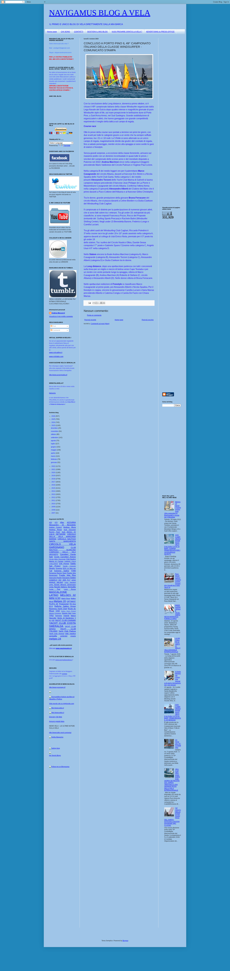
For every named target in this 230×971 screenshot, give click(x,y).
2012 (54, 497)
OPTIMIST (71, 601)
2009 (54, 507)
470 (56, 522)
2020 (54, 472)
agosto (53, 441)
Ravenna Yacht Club (58, 609)
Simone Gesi (66, 613)
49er (62, 522)
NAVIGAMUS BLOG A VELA (99, 12)
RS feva (73, 604)
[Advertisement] (170, 78)
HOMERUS (53, 580)
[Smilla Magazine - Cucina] (56, 737)
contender (63, 636)
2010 (54, 504)
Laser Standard (70, 582)
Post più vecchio (148, 320)
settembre (55, 437)
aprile (53, 453)
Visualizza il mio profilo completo (61, 316)
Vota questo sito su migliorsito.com (61, 704)
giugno (53, 447)
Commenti (56, 330)
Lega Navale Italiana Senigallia (62, 587)
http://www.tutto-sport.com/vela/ (60, 733)
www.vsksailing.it (55, 352)
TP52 (51, 615)
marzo (53, 456)
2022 (54, 466)
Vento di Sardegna (65, 618)
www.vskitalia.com (56, 356)
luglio (53, 444)
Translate (66, 145)
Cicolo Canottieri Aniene (65, 557)
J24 (59, 580)
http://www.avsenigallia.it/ (58, 375)
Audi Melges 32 (69, 532)
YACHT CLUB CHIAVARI (65, 620)
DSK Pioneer (64, 564)
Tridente (66, 616)
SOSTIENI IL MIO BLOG (97, 31)
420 (50, 522)
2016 (54, 485)
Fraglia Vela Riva (67, 575)
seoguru (64, 674)
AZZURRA (71, 522)
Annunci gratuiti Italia (56, 721)
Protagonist (64, 604)
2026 (54, 416)
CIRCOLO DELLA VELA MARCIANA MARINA (62, 536)
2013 (54, 494)
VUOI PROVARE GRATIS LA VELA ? (127, 31)
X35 (53, 620)
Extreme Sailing (61, 571)
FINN (73, 571)
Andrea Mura (69, 527)
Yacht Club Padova (67, 631)
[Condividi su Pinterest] (104, 303)
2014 (54, 491)
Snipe (74, 613)
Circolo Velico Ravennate (57, 559)
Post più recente (90, 320)
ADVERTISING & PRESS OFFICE (160, 31)
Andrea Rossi (55, 530)
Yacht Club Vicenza (56, 634)
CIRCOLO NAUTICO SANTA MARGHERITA (62, 540)
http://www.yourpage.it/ (57, 687)
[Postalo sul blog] (96, 303)
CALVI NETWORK (57, 534)
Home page (52, 31)
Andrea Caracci (55, 527)
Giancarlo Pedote (55, 578)
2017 (54, 482)
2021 (54, 469)
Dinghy (52, 568)
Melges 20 (60, 601)
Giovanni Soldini (69, 578)
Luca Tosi (54, 589)
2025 (54, 419)
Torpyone (58, 616)
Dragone (59, 568)
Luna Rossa (70, 589)
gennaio (54, 462)
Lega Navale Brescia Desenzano (62, 585)
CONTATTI (78, 31)
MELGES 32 (68, 595)
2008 (54, 510)
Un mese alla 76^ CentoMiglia (178, 744)
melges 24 (55, 638)
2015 (54, 488)
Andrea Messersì (58, 313)
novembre (55, 431)
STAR (58, 611)
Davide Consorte (69, 566)
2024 (54, 422)
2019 (54, 476)
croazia (73, 636)
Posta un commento (94, 315)
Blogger (125, 941)
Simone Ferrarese (55, 613)
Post (54, 326)
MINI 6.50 (54, 598)
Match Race (65, 598)
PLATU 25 (53, 604)
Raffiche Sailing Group (65, 606)
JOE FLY (66, 580)
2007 (54, 513)
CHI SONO (65, 31)
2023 (54, 425)
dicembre (54, 428)
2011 (54, 500)
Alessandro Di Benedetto (62, 525)
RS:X (51, 606)
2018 (54, 479)
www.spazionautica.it (64, 648)
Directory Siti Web (55, 717)
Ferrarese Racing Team (57, 573)
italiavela (52, 393)
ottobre (53, 434)
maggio (54, 450)
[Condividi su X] (99, 303)
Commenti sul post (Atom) (100, 324)
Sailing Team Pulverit (68, 611)
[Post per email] (89, 303)
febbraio (54, 459)
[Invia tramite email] (94, 303)
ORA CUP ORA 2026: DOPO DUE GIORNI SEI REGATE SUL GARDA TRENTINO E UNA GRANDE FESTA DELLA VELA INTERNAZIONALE (172, 779)
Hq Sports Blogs (55, 755)
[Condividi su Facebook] (101, 303)
